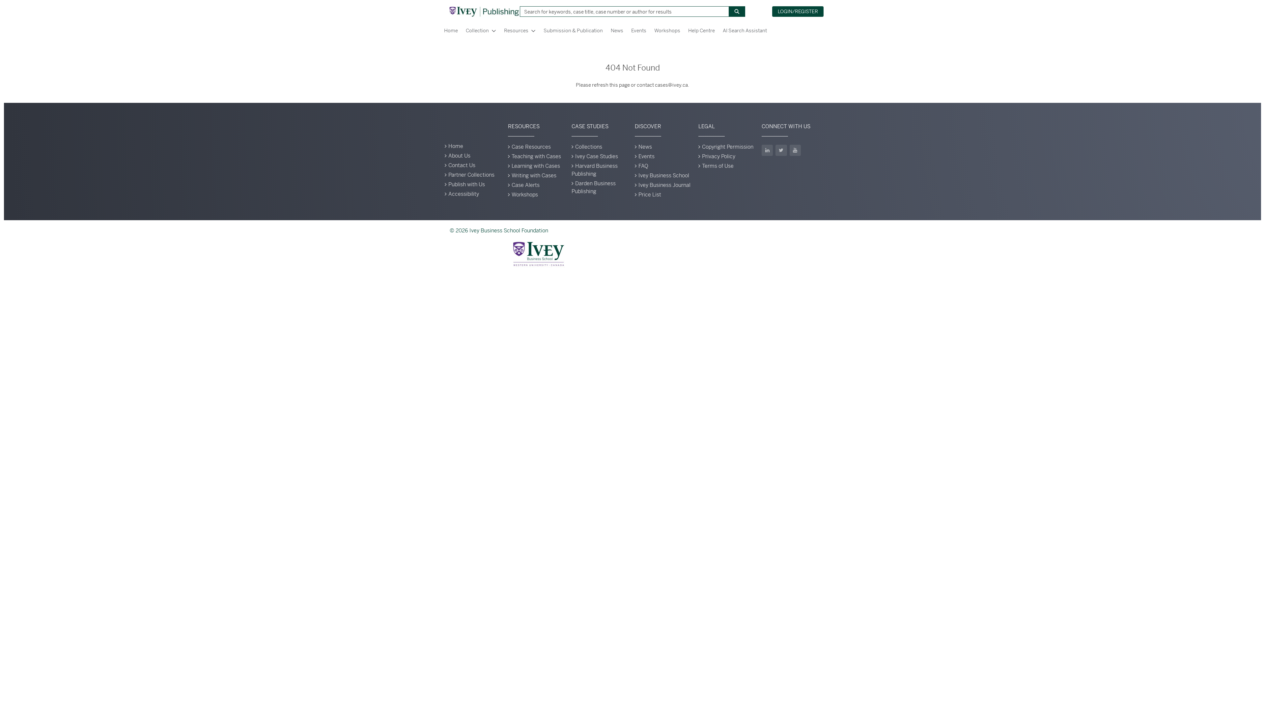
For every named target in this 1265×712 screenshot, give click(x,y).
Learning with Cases (536, 166)
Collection (477, 30)
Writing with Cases (534, 175)
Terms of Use (718, 166)
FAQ (643, 166)
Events (638, 30)
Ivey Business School (663, 175)
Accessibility (463, 194)
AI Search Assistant (745, 30)
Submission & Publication (573, 30)
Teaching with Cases (536, 156)
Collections (588, 146)
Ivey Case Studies (596, 156)
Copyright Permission (727, 146)
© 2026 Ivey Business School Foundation (499, 230)
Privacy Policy (718, 156)
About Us (459, 155)
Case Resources (531, 146)
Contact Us (461, 165)
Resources (516, 30)
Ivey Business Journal (664, 185)
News (617, 30)
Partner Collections (471, 174)
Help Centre (701, 30)
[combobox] (622, 11)
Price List (649, 194)
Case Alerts (526, 185)
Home (451, 30)
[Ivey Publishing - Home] (484, 11)
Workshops (667, 30)
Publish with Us (466, 184)
